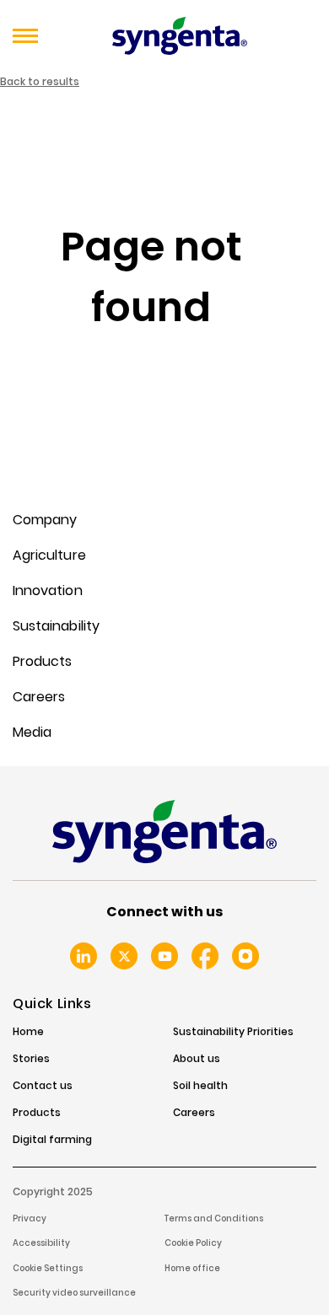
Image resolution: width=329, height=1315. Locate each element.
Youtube (164, 955)
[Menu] (25, 36)
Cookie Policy (193, 1242)
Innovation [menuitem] (48, 590)
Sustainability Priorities (233, 1032)
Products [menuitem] (42, 661)
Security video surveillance (74, 1292)
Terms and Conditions (213, 1218)
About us (196, 1058)
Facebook (204, 955)
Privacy (29, 1218)
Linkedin (83, 955)
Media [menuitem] (32, 732)
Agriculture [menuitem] (49, 555)
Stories (31, 1058)
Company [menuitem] (45, 519)
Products (37, 1112)
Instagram (245, 955)
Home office (192, 1268)
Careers (194, 1112)
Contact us (43, 1085)
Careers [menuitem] (39, 696)
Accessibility (41, 1242)
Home (28, 1032)
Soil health (200, 1085)
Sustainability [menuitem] (56, 626)
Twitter (124, 955)
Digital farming (52, 1139)
